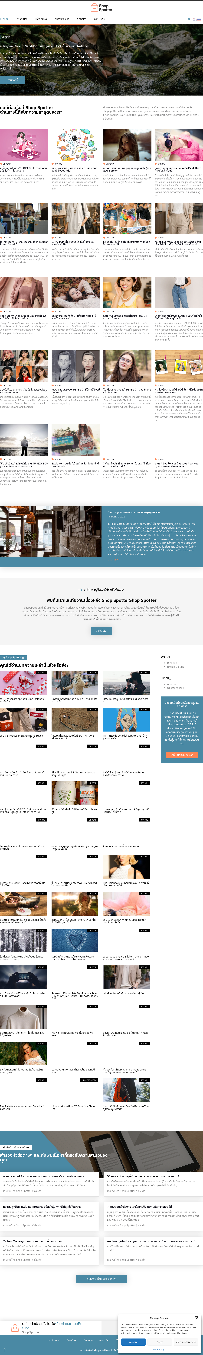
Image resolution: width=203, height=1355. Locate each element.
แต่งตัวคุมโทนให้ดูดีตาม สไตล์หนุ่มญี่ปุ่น (123, 993)
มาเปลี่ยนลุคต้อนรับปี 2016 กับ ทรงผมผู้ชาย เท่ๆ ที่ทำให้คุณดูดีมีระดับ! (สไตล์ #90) (23, 810)
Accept (133, 1342)
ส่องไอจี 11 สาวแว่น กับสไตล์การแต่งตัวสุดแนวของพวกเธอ (23, 391)
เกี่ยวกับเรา (41, 19)
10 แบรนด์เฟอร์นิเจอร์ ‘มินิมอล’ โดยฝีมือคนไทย (74, 1107)
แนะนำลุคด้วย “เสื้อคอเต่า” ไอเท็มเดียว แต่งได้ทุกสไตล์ (22, 1034)
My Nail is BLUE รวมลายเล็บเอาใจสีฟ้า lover (72, 1034)
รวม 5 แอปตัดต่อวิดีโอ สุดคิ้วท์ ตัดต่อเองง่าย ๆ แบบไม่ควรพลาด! (22, 994)
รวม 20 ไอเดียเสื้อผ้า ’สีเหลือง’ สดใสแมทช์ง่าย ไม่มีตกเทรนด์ (21, 774)
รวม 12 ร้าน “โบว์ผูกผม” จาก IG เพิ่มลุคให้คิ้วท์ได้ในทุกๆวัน (74, 921)
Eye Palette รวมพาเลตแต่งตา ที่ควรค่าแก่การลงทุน (22, 1107)
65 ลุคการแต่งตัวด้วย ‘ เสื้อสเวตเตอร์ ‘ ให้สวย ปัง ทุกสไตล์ (74, 317)
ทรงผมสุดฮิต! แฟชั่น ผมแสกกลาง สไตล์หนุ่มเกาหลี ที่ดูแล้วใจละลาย (42, 1207)
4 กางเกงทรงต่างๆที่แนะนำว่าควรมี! (121, 846)
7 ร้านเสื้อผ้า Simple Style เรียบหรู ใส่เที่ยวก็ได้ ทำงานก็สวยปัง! (127, 465)
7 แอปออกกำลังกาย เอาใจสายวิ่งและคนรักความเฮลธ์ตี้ (139, 1207)
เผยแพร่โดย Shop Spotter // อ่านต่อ (22, 1191)
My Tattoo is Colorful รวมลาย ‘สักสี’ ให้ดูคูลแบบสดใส (125, 737)
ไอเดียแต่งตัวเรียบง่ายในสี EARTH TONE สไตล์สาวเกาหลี (73, 737)
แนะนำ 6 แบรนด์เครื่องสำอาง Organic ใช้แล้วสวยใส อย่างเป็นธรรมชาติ (23, 921)
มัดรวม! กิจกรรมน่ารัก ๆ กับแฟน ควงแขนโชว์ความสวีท (75, 700)
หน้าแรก (4, 19)
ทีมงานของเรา (62, 19)
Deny (160, 1342)
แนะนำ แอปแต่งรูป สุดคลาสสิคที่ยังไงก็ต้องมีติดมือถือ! (76, 391)
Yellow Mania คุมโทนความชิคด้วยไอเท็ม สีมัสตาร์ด (22, 847)
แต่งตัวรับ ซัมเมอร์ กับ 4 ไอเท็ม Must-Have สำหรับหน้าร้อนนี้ (178, 169)
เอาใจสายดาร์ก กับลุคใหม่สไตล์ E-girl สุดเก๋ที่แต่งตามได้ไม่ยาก (126, 810)
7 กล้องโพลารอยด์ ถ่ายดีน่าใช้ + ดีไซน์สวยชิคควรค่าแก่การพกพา (179, 391)
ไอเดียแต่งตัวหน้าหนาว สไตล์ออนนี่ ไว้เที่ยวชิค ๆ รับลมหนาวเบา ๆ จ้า (23, 958)
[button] (196, 1318)
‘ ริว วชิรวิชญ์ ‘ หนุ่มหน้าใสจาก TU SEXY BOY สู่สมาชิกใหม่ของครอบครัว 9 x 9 (24, 465)
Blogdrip (172, 663)
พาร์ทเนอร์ (21, 19)
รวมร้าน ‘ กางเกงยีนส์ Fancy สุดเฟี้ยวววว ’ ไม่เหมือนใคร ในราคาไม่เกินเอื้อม (73, 958)
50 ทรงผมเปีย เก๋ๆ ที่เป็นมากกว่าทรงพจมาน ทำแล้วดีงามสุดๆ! (143, 1176)
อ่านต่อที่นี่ (113, 560)
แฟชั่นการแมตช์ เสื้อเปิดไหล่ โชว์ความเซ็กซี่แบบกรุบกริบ (21, 1071)
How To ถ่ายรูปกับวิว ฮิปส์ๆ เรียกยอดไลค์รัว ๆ (125, 700)
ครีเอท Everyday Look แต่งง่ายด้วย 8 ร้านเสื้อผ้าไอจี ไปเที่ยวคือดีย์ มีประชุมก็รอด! (178, 243)
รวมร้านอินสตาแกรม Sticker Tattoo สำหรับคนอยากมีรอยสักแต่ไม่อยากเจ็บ (126, 958)
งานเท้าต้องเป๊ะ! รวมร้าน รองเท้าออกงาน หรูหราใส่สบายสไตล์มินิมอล (177, 465)
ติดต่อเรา (81, 19)
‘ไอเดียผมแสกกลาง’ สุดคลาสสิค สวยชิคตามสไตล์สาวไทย (127, 391)
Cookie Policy (158, 1349)
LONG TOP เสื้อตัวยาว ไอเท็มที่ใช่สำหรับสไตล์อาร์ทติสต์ (73, 243)
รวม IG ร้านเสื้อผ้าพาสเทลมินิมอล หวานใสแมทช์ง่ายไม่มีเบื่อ (124, 921)
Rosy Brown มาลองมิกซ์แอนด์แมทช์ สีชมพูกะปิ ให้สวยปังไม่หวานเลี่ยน (23, 317)
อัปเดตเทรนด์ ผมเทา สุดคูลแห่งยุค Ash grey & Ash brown (127, 169)
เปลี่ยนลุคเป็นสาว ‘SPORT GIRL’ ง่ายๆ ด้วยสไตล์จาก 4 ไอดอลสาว (23, 169)
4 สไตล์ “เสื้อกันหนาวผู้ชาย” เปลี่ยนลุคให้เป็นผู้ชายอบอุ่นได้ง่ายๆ (126, 1107)
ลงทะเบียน (99, 19)
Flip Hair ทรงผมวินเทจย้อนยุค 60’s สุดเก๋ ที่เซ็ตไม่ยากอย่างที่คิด (126, 884)
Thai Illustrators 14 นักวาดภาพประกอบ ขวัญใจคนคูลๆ (73, 774)
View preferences (186, 1342)
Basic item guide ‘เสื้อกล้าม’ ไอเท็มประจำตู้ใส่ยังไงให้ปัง (75, 465)
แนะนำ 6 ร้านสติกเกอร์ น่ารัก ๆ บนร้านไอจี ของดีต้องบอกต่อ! (74, 169)
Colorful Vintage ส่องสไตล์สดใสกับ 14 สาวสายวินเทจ (125, 317)
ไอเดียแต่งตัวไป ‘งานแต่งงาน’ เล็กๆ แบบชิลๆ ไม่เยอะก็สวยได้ (24, 243)
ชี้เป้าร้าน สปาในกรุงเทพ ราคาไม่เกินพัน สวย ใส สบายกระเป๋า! (74, 884)
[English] (195, 19)
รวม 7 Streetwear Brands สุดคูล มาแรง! (21, 736)
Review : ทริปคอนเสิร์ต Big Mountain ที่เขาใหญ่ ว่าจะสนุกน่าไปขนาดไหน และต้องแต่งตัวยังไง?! (75, 996)
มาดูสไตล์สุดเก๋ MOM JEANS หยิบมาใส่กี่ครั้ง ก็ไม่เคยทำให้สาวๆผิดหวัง (178, 317)
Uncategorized (175, 688)
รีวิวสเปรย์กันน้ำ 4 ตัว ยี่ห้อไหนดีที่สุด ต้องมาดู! (74, 810)
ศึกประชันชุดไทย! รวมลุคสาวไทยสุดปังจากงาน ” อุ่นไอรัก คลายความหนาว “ (125, 1071)
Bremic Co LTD (175, 667)
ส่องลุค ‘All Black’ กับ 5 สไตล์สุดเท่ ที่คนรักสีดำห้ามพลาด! (125, 1034)
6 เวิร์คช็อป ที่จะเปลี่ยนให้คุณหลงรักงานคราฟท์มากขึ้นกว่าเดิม (123, 774)
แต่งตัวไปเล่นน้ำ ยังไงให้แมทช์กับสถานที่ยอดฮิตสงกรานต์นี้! (126, 243)
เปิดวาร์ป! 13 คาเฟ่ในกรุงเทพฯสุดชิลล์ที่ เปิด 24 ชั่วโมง (22, 884)
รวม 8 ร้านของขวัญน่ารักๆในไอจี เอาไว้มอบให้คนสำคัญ (23, 700)
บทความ (7, 164)
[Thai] (199, 19)
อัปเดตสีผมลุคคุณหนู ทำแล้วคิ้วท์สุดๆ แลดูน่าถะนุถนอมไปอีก (75, 847)
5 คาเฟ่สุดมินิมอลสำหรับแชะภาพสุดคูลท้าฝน (134, 512)
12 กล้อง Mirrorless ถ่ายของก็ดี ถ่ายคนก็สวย (73, 1071)
